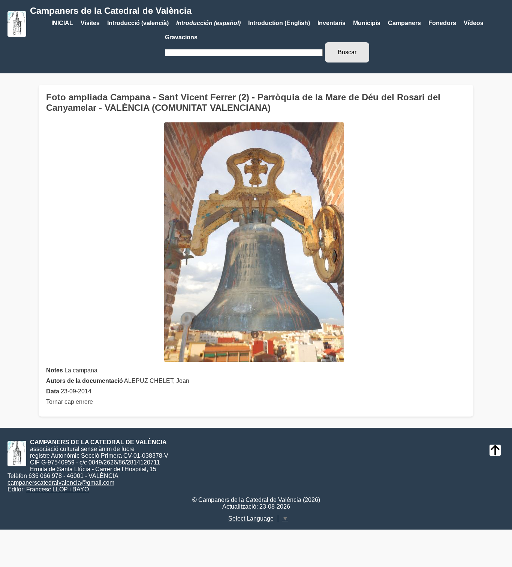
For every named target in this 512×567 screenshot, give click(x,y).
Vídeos (474, 23)
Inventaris (331, 23)
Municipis (366, 23)
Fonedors (442, 23)
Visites (90, 23)
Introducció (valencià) (138, 23)
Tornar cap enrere (69, 402)
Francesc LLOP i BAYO (57, 489)
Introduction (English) (279, 23)
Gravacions (181, 37)
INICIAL (62, 23)
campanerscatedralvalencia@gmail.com (60, 482)
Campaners (404, 23)
